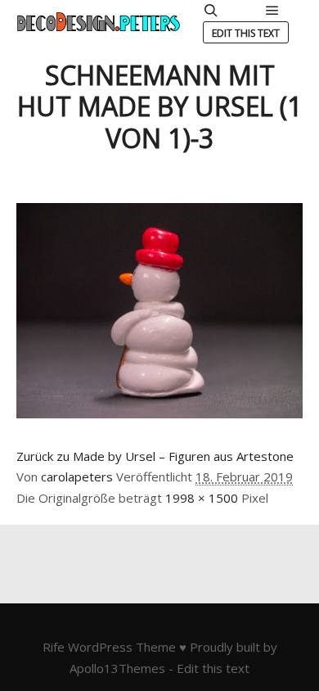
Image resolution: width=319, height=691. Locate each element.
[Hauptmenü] (272, 10)
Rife (54, 647)
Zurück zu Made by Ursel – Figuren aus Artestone (155, 456)
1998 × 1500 (201, 498)
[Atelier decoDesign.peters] (98, 21)
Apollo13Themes (117, 668)
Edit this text (246, 33)
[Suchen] (211, 10)
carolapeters (77, 476)
